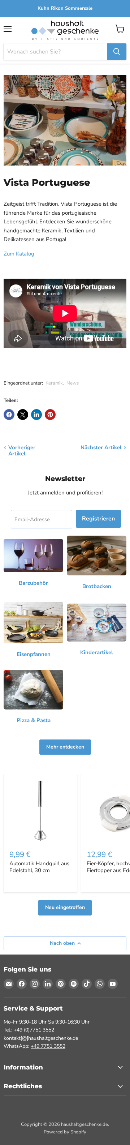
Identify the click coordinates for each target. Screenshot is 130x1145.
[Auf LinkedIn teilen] (36, 414)
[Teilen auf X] (22, 414)
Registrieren (98, 519)
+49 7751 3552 (48, 1046)
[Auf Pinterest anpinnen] (50, 414)
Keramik (54, 383)
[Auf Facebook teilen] (9, 414)
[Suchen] (116, 51)
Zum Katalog (19, 253)
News (72, 383)
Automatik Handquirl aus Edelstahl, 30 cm (39, 867)
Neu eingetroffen (65, 907)
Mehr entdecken (65, 746)
